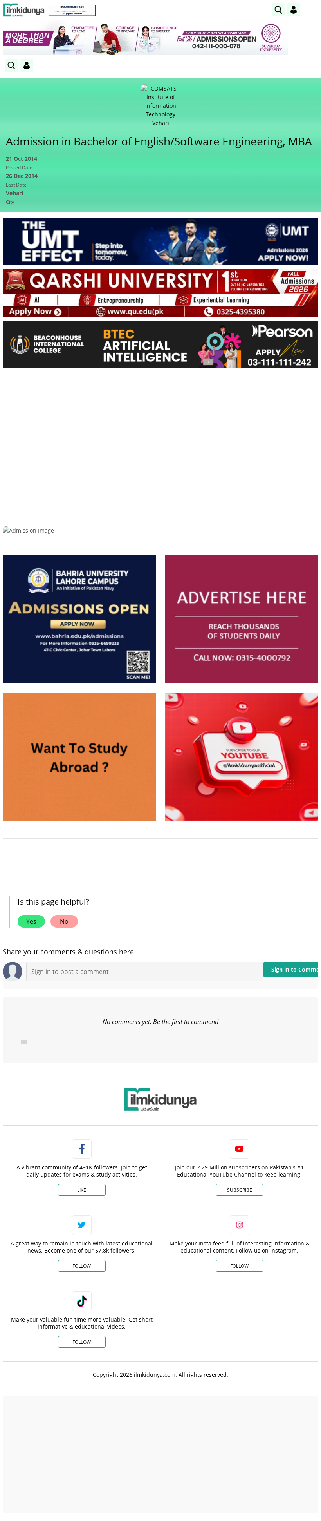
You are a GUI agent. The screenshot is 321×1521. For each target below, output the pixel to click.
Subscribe (239, 1190)
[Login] (293, 9)
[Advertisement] (160, 433)
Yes (31, 921)
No (64, 921)
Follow (81, 1266)
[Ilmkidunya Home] (24, 10)
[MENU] (312, 10)
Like (81, 1190)
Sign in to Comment (294, 969)
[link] (72, 10)
